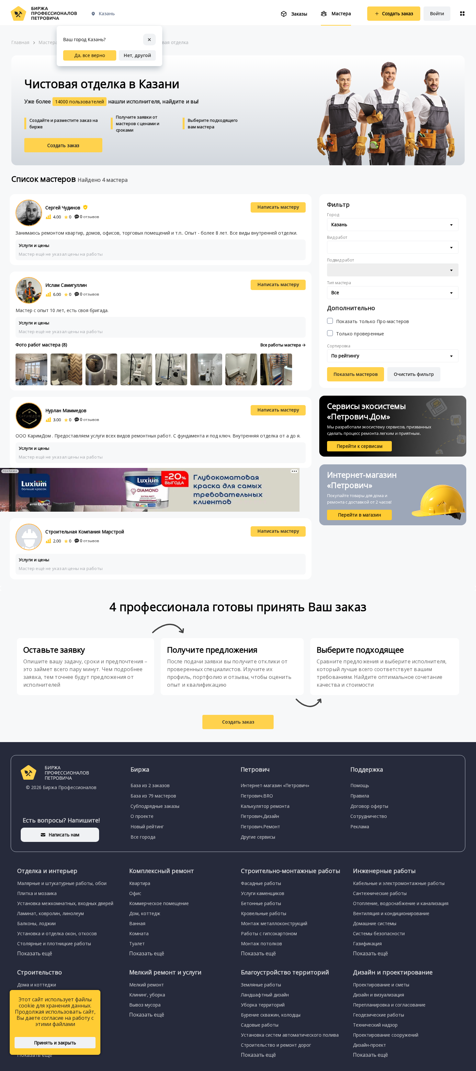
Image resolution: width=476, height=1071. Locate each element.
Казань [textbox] (339, 224)
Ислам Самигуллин (66, 285)
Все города (142, 837)
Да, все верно (89, 55)
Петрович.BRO (257, 796)
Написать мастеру (278, 207)
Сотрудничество (368, 816)
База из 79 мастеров (153, 796)
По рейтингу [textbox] (345, 356)
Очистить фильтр (414, 374)
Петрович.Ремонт (260, 826)
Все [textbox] (335, 292)
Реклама (359, 826)
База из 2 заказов (150, 785)
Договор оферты (369, 806)
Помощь (359, 785)
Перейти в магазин (359, 515)
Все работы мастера (281, 345)
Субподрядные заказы (154, 806)
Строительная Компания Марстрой (84, 532)
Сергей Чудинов (62, 207)
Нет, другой (137, 55)
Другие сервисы (258, 837)
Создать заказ (63, 145)
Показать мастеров (356, 374)
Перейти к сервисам (359, 446)
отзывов (89, 216)
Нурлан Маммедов (65, 410)
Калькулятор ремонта (265, 806)
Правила (359, 796)
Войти (437, 13)
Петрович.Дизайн (260, 816)
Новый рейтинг (147, 826)
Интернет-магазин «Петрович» (275, 785)
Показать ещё (34, 953)
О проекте (141, 816)
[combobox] (393, 224)
